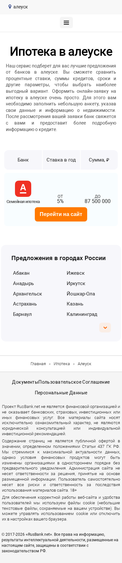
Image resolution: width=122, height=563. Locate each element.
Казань (75, 304)
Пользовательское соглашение (74, 382)
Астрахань (25, 304)
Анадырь (23, 283)
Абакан (21, 273)
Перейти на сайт (61, 214)
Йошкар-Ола (81, 294)
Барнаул (22, 314)
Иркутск (76, 283)
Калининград (82, 314)
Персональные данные (61, 392)
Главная (38, 363)
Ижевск (76, 273)
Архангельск (27, 294)
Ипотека (62, 363)
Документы (25, 382)
